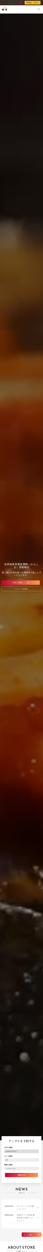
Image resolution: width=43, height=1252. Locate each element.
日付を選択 (8, 1147)
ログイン (13, 3)
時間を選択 (8, 1164)
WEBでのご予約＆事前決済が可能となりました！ (27, 1217)
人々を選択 (8, 1156)
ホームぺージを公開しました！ (27, 1207)
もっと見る (28, 1234)
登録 (21, 3)
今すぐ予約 (17, 582)
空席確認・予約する (32, 3)
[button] (21, 1160)
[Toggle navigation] (38, 9)
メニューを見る (21, 588)
